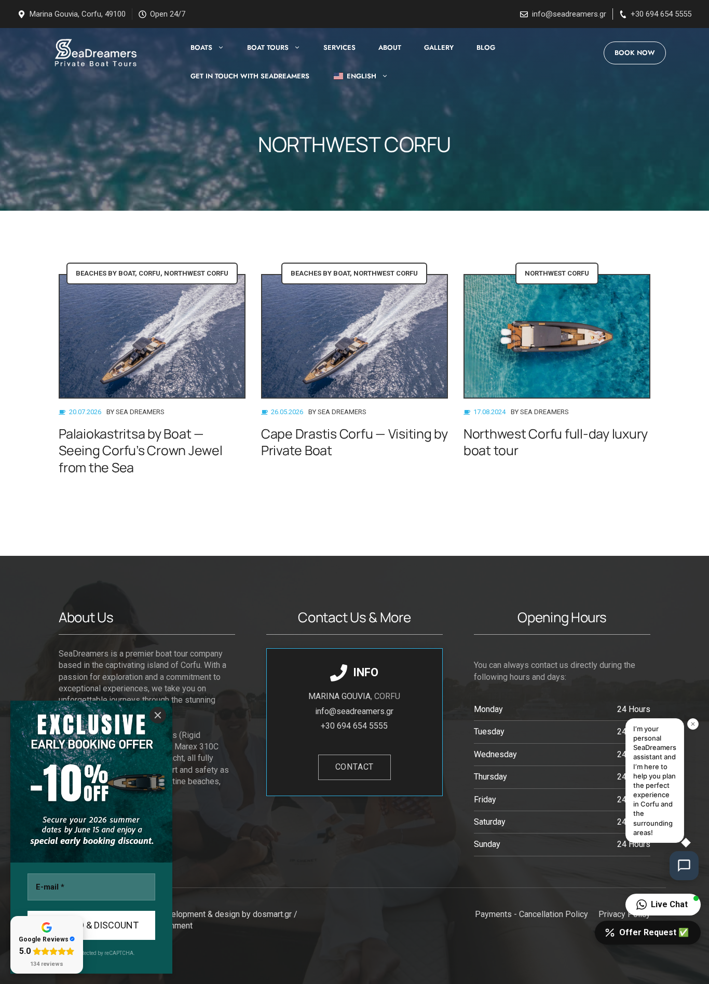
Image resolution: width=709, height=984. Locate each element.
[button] (663, 904)
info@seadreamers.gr (569, 14)
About (389, 47)
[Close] (157, 715)
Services (339, 47)
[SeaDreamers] (94, 52)
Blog (485, 47)
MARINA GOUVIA (339, 696)
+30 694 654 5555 (661, 14)
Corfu (149, 273)
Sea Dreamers (140, 412)
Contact (354, 767)
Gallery (439, 47)
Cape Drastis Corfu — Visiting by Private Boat (354, 442)
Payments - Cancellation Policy (531, 914)
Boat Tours (268, 47)
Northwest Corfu (196, 273)
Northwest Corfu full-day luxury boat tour (555, 442)
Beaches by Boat (105, 273)
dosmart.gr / (276, 914)
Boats (201, 47)
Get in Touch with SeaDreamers (249, 76)
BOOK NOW (635, 53)
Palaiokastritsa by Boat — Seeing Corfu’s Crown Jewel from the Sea (141, 450)
